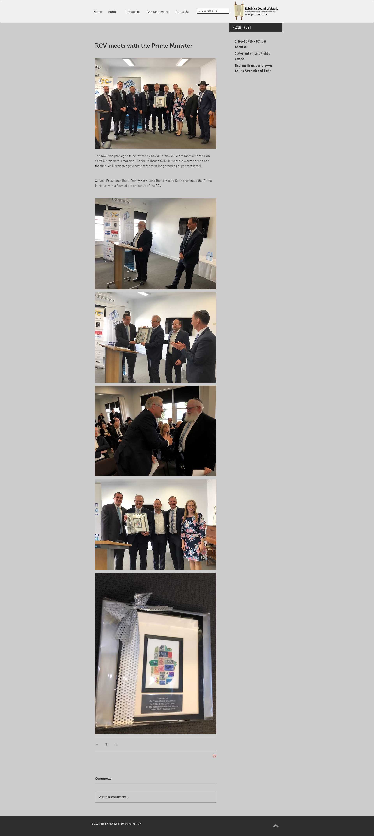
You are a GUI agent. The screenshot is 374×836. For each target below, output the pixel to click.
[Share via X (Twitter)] (106, 744)
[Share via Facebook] (97, 744)
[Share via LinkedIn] (116, 744)
